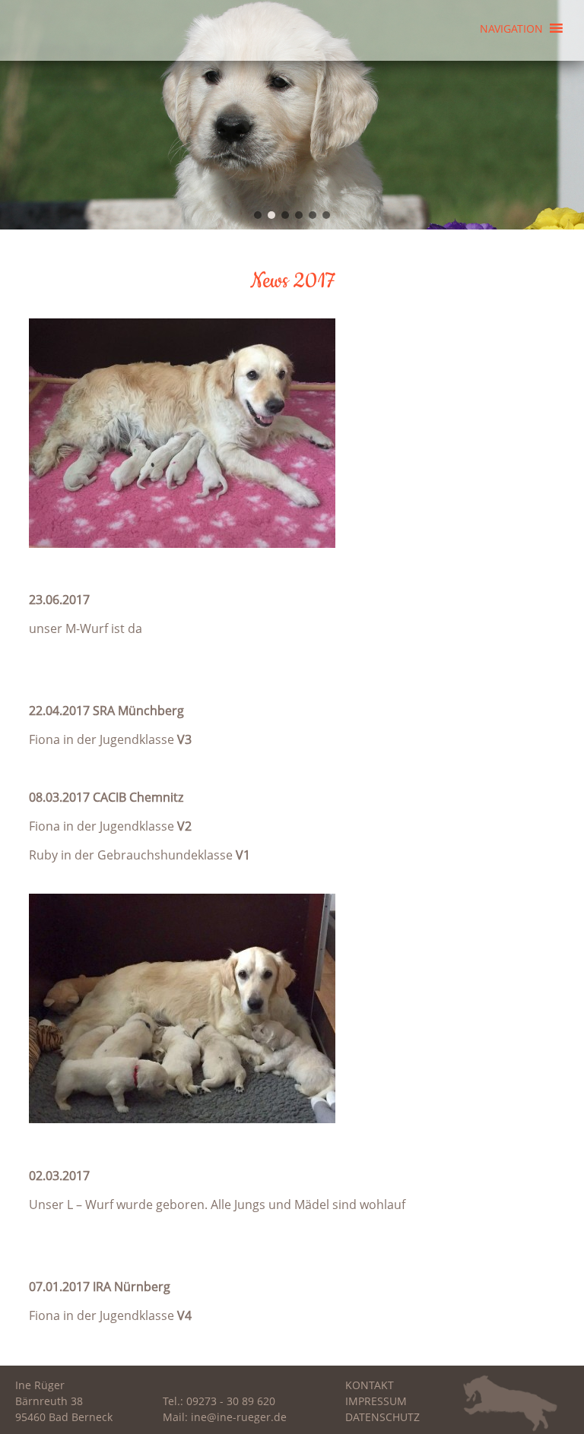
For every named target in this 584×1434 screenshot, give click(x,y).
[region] (292, 115)
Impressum (376, 1401)
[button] (511, 23)
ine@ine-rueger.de (239, 1417)
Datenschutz (382, 1417)
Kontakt (369, 1385)
